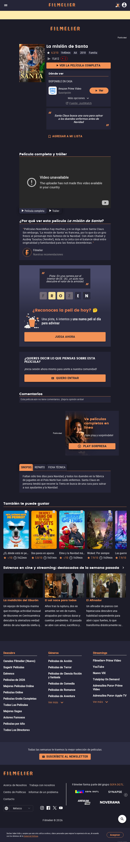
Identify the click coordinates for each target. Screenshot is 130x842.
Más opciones (76, 98)
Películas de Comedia (61, 683)
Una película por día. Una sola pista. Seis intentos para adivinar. (49, 15)
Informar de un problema (43, 792)
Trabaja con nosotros (42, 785)
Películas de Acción (60, 661)
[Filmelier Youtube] (61, 808)
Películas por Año (14, 723)
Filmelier (38, 250)
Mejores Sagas (12, 711)
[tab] (32, 211)
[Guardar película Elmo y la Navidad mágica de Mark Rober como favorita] (82, 512)
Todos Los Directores (16, 730)
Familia (93, 52)
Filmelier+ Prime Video (107, 660)
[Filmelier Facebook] (48, 808)
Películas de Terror (60, 667)
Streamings (100, 653)
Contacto (8, 799)
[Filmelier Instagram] (42, 808)
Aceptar (115, 835)
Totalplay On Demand (106, 679)
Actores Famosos (14, 717)
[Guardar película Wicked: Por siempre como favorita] (110, 512)
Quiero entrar (67, 378)
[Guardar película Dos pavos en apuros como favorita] (54, 512)
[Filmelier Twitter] (54, 808)
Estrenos (8, 673)
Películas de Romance (61, 689)
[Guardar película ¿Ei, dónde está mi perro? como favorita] (26, 512)
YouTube (98, 666)
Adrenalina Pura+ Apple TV (109, 695)
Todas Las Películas (15, 705)
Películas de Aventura (61, 696)
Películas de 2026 (14, 679)
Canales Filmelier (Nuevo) (19, 661)
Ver (101, 90)
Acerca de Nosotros (15, 785)
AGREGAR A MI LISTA (67, 136)
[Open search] (122, 819)
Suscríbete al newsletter (67, 756)
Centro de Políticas (14, 792)
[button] (29, 808)
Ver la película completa (80, 65)
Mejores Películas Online (18, 686)
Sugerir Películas (13, 667)
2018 (83, 52)
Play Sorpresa (95, 446)
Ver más (53, 702)
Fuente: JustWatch (80, 103)
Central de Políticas (31, 836)
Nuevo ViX (99, 673)
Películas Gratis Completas (19, 698)
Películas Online (13, 692)
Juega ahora (65, 336)
